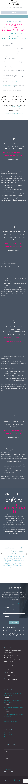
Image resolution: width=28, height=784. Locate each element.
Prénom (14, 604)
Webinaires (6, 738)
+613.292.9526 (10, 672)
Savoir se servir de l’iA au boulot (10, 721)
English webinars (18, 113)
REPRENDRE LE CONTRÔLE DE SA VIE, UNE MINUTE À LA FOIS (13, 701)
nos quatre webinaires (14, 82)
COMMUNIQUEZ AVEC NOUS (14, 107)
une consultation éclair (8, 683)
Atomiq (8, 780)
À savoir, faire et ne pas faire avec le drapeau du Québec (13, 708)
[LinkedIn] (17, 634)
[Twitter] (9, 634)
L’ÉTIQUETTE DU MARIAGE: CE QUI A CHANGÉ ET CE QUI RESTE (13, 715)
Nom (14, 609)
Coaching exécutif (8, 734)
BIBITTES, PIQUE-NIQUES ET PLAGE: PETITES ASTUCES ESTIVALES (13, 694)
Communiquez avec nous (9, 85)
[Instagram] (22, 634)
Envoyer (8, 769)
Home (2, 16)
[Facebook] (5, 634)
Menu (14, 12)
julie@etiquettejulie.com (12, 675)
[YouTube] (13, 634)
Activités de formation (8, 732)
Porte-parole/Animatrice (9, 736)
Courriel (14, 614)
